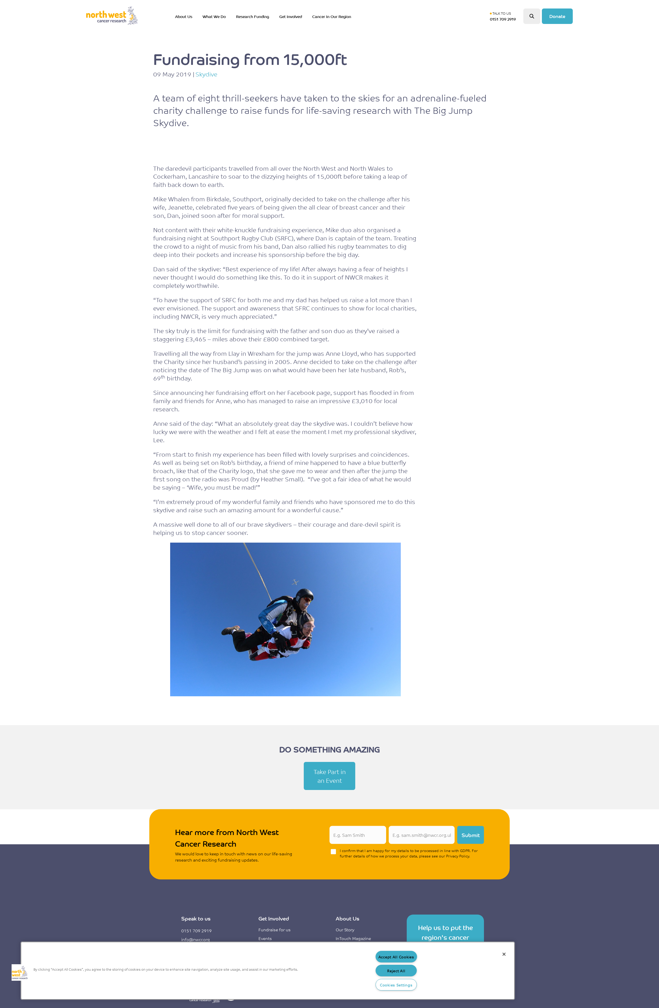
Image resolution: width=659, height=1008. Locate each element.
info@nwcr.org (195, 939)
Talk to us (504, 16)
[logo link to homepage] (112, 16)
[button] (20, 972)
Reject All (396, 970)
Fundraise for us (274, 929)
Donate (557, 16)
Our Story (345, 929)
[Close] (504, 954)
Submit (471, 834)
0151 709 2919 (196, 930)
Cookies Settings (396, 984)
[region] (268, 971)
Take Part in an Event (330, 776)
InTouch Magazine (353, 938)
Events (265, 938)
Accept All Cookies (396, 956)
